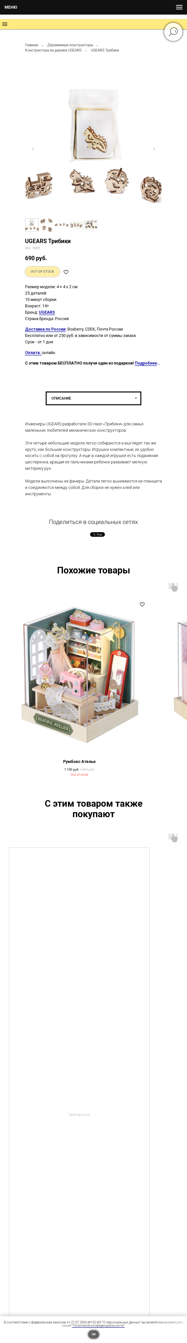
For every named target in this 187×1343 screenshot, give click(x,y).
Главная (31, 45)
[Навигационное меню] (179, 7)
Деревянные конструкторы (70, 45)
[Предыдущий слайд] (33, 149)
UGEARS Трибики (105, 50)
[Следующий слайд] (154, 149)
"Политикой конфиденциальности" (98, 1325)
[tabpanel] (93, 465)
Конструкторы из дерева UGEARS (53, 50)
